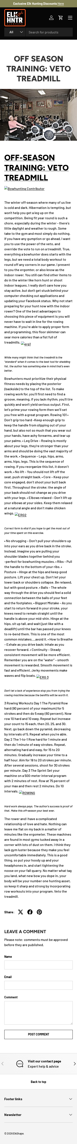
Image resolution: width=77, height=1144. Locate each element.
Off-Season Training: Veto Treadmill (36, 167)
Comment (11, 997)
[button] (60, 17)
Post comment (38, 1034)
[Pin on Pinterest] (39, 912)
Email (8, 977)
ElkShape (18, 1133)
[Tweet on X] (20, 912)
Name (8, 956)
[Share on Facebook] (30, 912)
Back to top (38, 1082)
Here (61, 3)
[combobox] (38, 32)
